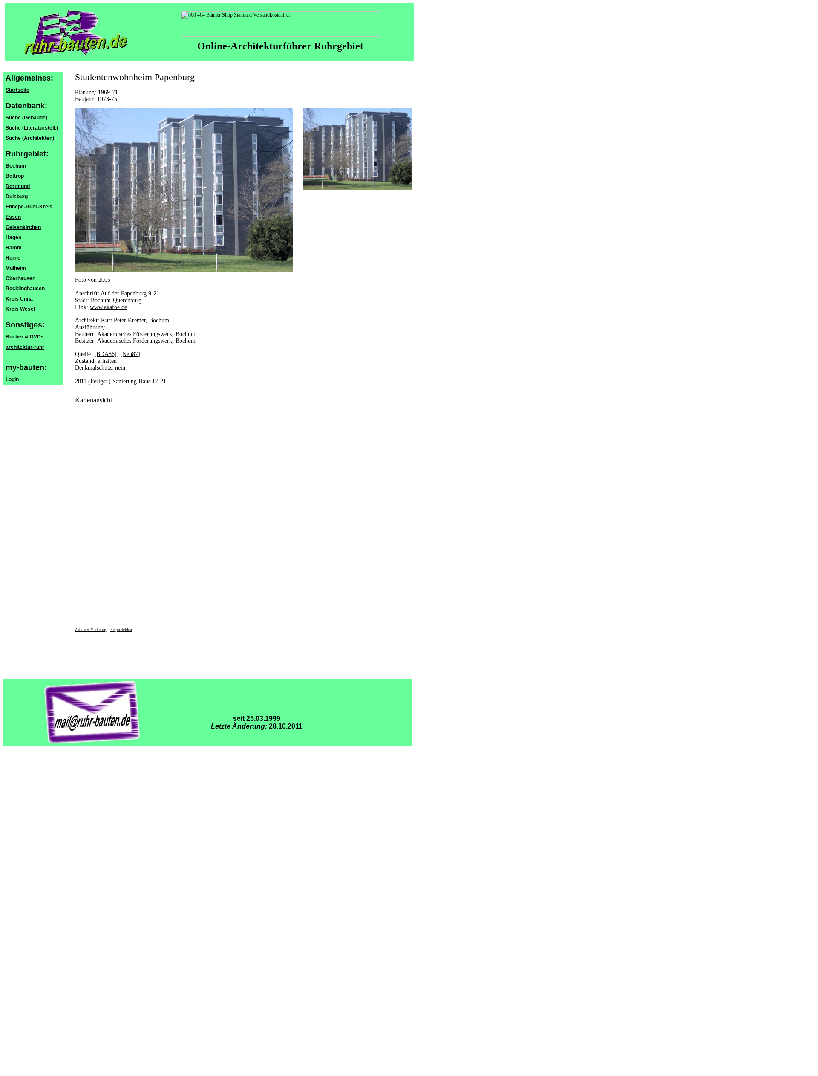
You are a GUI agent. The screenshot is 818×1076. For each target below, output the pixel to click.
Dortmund (18, 186)
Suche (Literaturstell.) (32, 128)
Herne (13, 258)
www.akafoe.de (108, 307)
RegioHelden (121, 630)
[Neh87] (130, 354)
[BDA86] (105, 354)
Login (12, 379)
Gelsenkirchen (23, 227)
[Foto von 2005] (357, 188)
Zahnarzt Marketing (91, 630)
